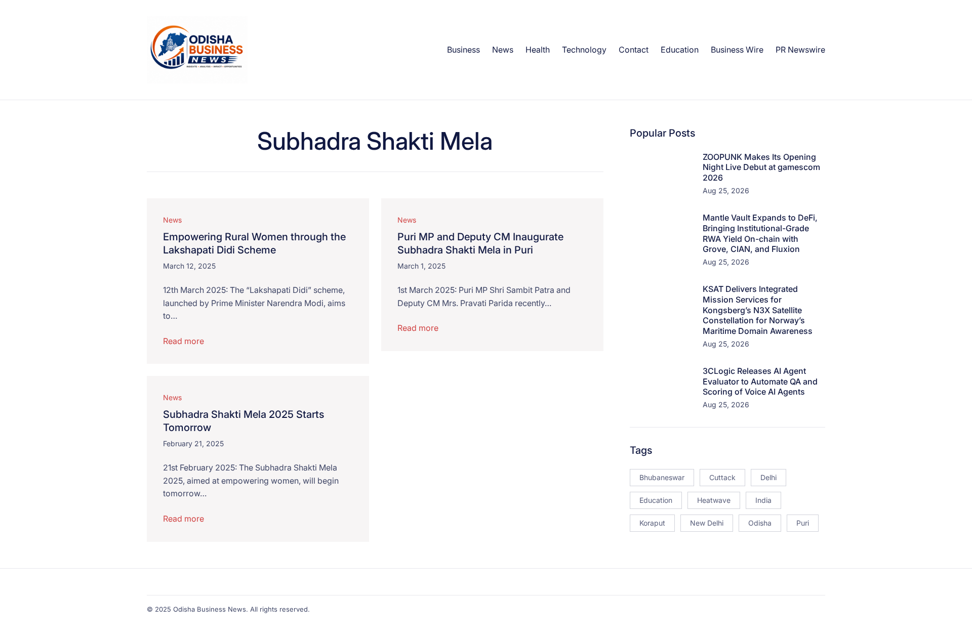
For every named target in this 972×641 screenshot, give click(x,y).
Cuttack (722, 477)
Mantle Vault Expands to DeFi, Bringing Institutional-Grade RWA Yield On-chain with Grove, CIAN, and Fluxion (760, 233)
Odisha (760, 523)
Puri (802, 523)
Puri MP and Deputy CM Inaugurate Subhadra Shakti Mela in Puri (480, 243)
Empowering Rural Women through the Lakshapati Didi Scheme (254, 243)
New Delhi (706, 523)
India (763, 500)
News (172, 220)
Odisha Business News (209, 609)
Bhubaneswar (661, 477)
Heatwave (714, 500)
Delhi (768, 477)
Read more (183, 341)
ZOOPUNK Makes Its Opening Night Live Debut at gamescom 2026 (761, 167)
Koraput (652, 523)
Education (655, 500)
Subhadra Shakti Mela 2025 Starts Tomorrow (243, 421)
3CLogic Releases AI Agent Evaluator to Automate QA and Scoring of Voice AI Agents (760, 381)
